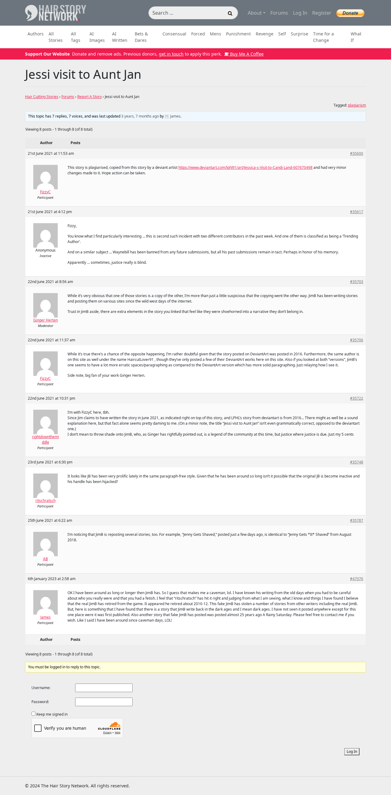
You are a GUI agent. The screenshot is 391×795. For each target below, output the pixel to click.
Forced (198, 34)
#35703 (356, 281)
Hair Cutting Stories (41, 96)
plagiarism (357, 105)
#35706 (356, 340)
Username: (40, 687)
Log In (300, 12)
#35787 (356, 520)
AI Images (97, 37)
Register (321, 12)
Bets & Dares (141, 37)
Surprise (299, 34)
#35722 (356, 398)
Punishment (238, 34)
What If (356, 37)
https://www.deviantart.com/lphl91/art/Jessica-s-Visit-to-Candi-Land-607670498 (245, 167)
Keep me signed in (52, 714)
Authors (35, 34)
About (255, 12)
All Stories (56, 37)
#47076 (356, 578)
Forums (279, 12)
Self (282, 34)
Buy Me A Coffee (246, 54)
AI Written (119, 37)
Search (230, 14)
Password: (40, 701)
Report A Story (89, 96)
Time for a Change (323, 37)
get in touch (171, 54)
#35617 (356, 211)
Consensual (174, 34)
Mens (215, 34)
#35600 (356, 153)
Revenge (264, 34)
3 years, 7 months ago (140, 116)
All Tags (75, 37)
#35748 (356, 462)
